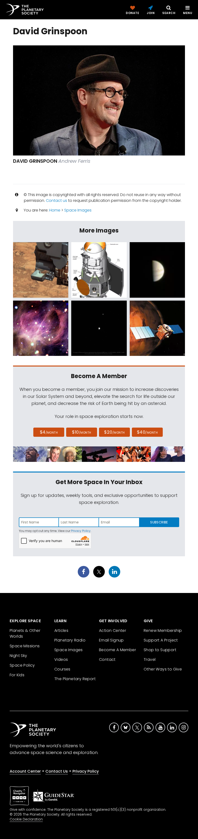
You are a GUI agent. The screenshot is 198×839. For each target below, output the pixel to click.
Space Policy (22, 665)
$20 (114, 432)
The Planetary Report (75, 679)
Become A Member (117, 650)
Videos (61, 659)
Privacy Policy (81, 531)
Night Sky (18, 655)
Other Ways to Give (163, 669)
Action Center (112, 630)
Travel (150, 659)
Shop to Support (160, 650)
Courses (62, 669)
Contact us (56, 200)
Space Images (78, 210)
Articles (61, 630)
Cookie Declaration (26, 819)
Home (54, 210)
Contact (107, 659)
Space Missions (25, 646)
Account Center (25, 771)
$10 (81, 432)
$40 (147, 432)
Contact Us (56, 771)
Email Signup (111, 640)
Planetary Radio (69, 640)
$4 (49, 432)
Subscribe (159, 522)
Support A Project (161, 640)
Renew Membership (163, 630)
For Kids (17, 675)
